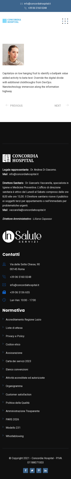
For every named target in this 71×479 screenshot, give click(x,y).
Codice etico (13, 344)
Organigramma (14, 386)
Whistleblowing (15, 436)
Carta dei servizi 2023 (18, 361)
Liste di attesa (14, 327)
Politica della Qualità (17, 402)
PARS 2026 (12, 419)
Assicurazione (14, 352)
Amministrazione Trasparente (23, 411)
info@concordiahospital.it (37, 3)
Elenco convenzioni (17, 369)
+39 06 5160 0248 (37, 8)
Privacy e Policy (15, 336)
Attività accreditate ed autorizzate (25, 377)
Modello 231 (13, 427)
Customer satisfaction (18, 394)
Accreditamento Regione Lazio (23, 319)
